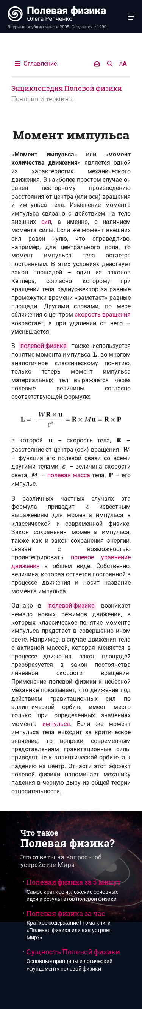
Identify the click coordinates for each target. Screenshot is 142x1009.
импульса (56, 723)
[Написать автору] (97, 63)
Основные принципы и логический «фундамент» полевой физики (73, 960)
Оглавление (39, 63)
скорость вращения (103, 314)
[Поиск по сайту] (109, 63)
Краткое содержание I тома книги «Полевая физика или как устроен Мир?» (69, 925)
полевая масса (68, 475)
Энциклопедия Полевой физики (66, 88)
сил (46, 221)
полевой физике (43, 345)
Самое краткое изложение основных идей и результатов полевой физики (74, 890)
